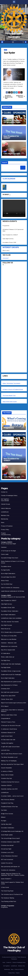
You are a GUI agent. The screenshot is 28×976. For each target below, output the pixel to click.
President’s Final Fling (7, 803)
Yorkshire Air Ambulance (8, 870)
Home (4, 962)
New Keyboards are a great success (11, 681)
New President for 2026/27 (11, 137)
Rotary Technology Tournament (11, 383)
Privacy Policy (5, 529)
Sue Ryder (4, 810)
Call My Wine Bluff (6, 824)
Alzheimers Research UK (8, 732)
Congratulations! (5, 718)
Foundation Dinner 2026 (9, 242)
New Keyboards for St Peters (9, 685)
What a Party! (5, 580)
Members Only (5, 515)
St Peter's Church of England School (13, 389)
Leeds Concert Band (6, 736)
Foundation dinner (6, 566)
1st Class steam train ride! (8, 739)
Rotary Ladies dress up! (7, 657)
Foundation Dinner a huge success (10, 671)
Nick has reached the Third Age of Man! (12, 764)
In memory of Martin (7, 771)
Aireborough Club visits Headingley (11, 664)
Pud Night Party (5, 660)
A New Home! (5, 887)
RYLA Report (4, 706)
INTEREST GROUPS (11, 247)
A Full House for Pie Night (8, 550)
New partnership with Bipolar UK (10, 866)
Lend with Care (5, 750)
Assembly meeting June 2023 (9, 789)
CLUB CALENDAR (9, 179)
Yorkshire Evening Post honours (10, 782)
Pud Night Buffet (5, 667)
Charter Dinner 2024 (7, 699)
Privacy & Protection (7, 526)
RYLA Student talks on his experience (11, 632)
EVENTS (9, 542)
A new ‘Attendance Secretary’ (9, 856)
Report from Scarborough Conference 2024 (13, 702)
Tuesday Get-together (7, 743)
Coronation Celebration (7, 827)
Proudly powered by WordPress (9, 957)
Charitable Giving (5, 534)
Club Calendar (5, 500)
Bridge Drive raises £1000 (8, 695)
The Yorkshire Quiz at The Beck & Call (12, 894)
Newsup (23, 957)
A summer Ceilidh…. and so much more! (12, 796)
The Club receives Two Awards (10, 621)
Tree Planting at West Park (8, 901)
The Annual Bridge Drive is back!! (10, 838)
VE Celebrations (5, 653)
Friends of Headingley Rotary (9, 495)
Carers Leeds (4, 554)
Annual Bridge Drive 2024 (8, 577)
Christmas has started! (7, 845)
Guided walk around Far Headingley (11, 674)
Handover (4, 547)
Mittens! (3, 817)
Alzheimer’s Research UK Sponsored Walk (12, 121)
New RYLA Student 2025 (8, 650)
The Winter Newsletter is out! (9, 757)
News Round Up (5, 628)
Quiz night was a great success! (10, 692)
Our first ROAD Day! (6, 584)
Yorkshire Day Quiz (6, 778)
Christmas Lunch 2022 (7, 852)
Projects (3, 533)
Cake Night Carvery (11, 154)
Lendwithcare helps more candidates (11, 618)
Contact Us (4, 492)
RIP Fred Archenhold (7, 859)
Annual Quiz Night (6, 849)
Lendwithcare (5, 512)
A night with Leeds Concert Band (10, 746)
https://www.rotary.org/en (10, 401)
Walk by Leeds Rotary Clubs (9, 715)
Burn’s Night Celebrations (8, 614)
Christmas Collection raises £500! (10, 842)
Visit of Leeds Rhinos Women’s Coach (11, 753)
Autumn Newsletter (6, 768)
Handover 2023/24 (6, 785)
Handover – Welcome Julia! (8, 643)
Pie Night (3, 820)
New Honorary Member (8, 799)
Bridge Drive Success (19, 96)
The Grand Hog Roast (7, 891)
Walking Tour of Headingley (9, 760)
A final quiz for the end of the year (11, 725)
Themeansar (14, 959)
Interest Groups (5, 504)
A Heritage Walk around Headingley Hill (12, 831)
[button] (23, 42)
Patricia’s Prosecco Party (8, 722)
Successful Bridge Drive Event (9, 558)
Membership (4, 519)
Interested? (6, 258)
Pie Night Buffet (5, 570)
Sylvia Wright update (7, 835)
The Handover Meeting (7, 898)
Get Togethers (5, 499)
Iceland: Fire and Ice (6, 863)
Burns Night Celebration (8, 678)
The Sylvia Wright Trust (9, 395)
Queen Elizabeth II (6, 878)
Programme (6, 225)
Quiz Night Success (6, 625)
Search (4, 162)
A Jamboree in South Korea (9, 729)
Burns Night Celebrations (8, 573)
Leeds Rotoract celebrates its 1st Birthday (12, 591)
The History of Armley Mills (9, 635)
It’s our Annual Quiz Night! (8, 543)
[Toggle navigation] (13, 42)
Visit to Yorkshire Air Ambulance (10, 587)
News (2, 522)
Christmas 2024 (5, 688)
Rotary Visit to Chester (7, 775)
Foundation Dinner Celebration (9, 611)
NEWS (5, 49)
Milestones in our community (9, 646)
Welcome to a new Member (9, 639)
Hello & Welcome (6, 508)
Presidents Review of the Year (8, 97)
